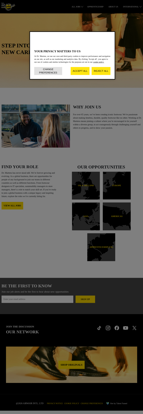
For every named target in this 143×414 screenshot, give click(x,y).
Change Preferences (48, 71)
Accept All (80, 71)
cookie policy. (98, 62)
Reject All (101, 71)
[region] (72, 55)
